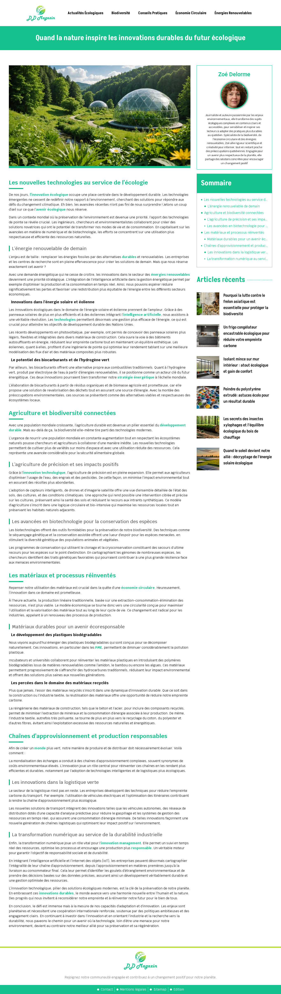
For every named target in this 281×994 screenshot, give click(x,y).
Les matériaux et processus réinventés (234, 232)
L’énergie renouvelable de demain (234, 206)
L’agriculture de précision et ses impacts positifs (237, 219)
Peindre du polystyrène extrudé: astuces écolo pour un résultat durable (246, 395)
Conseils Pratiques (152, 13)
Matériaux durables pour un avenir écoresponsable (237, 239)
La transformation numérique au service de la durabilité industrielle (237, 259)
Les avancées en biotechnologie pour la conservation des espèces (237, 226)
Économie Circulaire (190, 13)
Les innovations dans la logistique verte (238, 252)
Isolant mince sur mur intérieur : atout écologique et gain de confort (245, 365)
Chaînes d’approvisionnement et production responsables (236, 245)
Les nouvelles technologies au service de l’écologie (236, 199)
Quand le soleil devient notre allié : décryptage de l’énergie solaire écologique (247, 457)
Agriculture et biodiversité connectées (234, 213)
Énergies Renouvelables (233, 13)
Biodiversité (120, 13)
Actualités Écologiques (85, 13)
